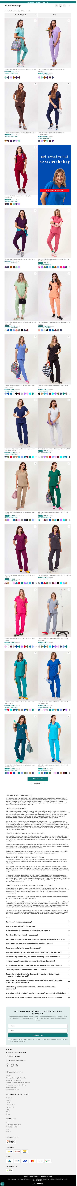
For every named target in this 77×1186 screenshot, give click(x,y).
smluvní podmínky (62, 1179)
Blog (7, 1129)
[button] (38, 922)
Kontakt (8, 1075)
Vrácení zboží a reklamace (13, 1080)
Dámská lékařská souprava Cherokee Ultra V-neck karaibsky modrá (19, 766)
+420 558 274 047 (14, 1056)
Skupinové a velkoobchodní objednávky (18, 1082)
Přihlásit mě (38, 1035)
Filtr (54, 15)
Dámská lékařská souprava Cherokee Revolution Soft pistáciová (20, 323)
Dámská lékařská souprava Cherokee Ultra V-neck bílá (54, 449)
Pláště (8, 1112)
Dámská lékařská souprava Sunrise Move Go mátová (20, 69)
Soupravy (9, 1098)
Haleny (8, 1100)
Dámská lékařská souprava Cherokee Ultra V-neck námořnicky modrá (19, 449)
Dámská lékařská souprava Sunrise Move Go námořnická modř (51, 133)
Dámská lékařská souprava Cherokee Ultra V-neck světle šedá (53, 639)
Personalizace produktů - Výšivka (16, 1085)
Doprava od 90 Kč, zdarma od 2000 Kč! (38, 2)
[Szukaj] (64, 5)
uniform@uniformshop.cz (17, 1060)
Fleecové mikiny (11, 1107)
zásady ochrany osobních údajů (47, 1179)
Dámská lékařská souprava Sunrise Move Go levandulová (51, 70)
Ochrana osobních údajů (13, 1124)
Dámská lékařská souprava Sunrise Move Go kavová (20, 133)
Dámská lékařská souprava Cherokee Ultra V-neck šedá (54, 575)
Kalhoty (8, 1102)
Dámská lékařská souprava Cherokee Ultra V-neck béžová (19, 513)
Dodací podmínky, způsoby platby (16, 1078)
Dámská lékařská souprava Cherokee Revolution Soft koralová (54, 323)
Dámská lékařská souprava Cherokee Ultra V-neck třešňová (19, 576)
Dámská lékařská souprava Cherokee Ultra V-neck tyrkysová (53, 766)
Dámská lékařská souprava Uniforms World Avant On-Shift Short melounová (54, 260)
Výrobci (8, 1132)
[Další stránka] (44, 783)
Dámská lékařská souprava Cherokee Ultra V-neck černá (53, 386)
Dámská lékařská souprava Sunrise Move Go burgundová (18, 197)
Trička (7, 1109)
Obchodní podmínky (12, 1127)
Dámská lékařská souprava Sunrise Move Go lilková (20, 259)
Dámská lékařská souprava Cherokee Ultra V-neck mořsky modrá (19, 702)
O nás (7, 1122)
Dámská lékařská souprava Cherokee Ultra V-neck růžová (19, 639)
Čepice (8, 1114)
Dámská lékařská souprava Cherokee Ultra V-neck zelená (53, 513)
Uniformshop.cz (47, 1176)
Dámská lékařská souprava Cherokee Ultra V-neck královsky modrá (53, 702)
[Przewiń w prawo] (69, 267)
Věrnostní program (11, 1087)
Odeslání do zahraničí (12, 1090)
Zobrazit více (38, 778)
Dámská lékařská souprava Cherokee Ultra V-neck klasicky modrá (19, 386)
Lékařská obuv (10, 1105)
